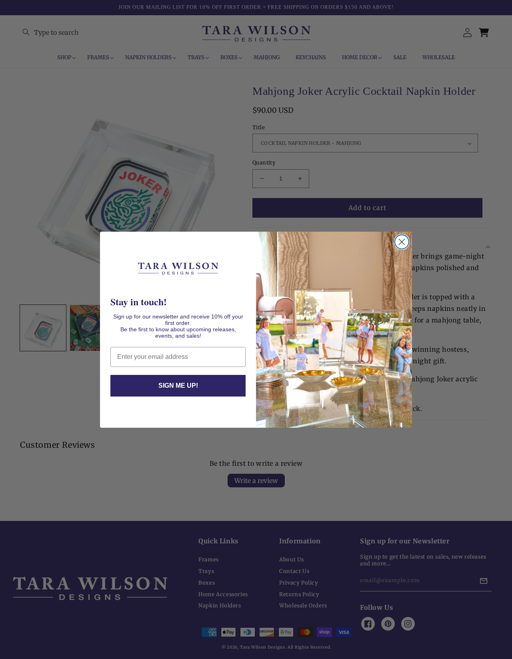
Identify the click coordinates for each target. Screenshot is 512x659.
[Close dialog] (402, 242)
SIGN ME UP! (178, 385)
